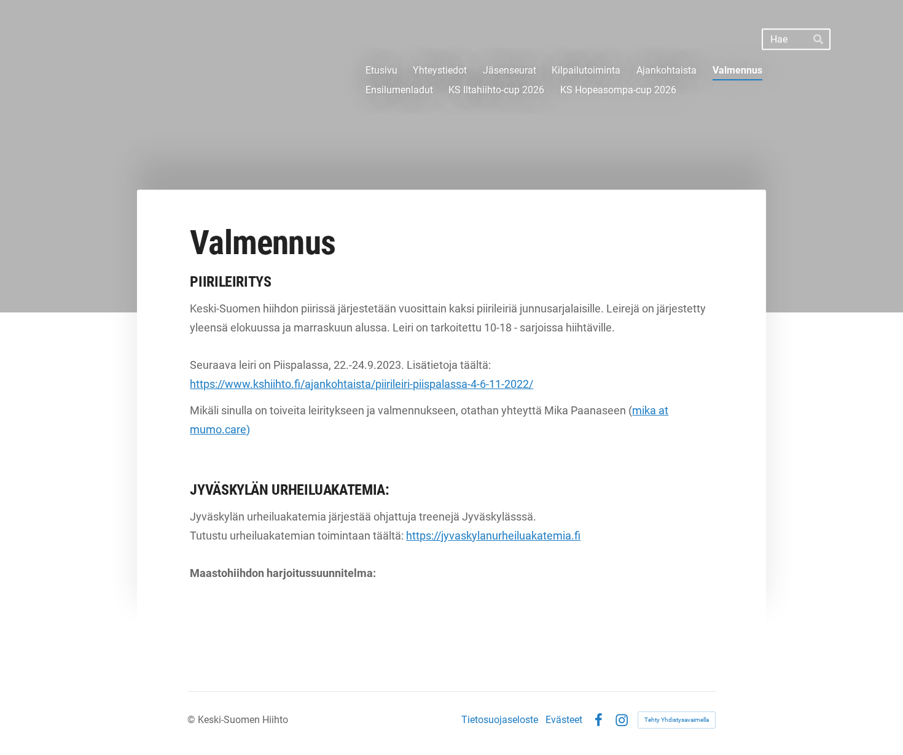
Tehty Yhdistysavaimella (676, 719)
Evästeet (563, 720)
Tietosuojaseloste (499, 720)
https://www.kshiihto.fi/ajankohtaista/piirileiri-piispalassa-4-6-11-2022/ (361, 383)
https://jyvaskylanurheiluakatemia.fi (493, 535)
